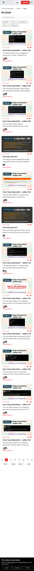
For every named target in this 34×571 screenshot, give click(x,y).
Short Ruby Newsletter (7, 8)
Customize (17, 568)
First (5, 464)
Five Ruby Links (14, 25)
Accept (6, 568)
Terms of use (22, 562)
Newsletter (6, 22)
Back (13, 464)
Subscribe (25, 2)
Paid (13, 22)
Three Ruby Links (22, 22)
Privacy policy (11, 562)
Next (20, 464)
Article (4, 25)
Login (17, 2)
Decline (27, 568)
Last (28, 464)
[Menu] (31, 2)
